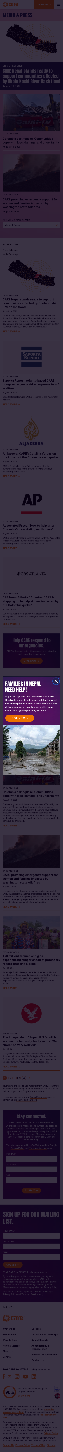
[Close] (56, 681)
